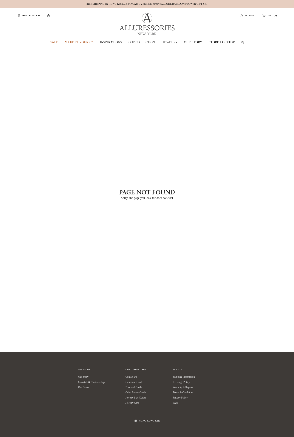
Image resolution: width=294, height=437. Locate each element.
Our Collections (142, 42)
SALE (54, 42)
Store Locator (222, 42)
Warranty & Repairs (183, 387)
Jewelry (170, 42)
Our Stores (83, 387)
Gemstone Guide (134, 382)
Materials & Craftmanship (91, 382)
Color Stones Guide (135, 392)
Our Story (193, 42)
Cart (270, 16)
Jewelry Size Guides (135, 397)
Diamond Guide (133, 387)
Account (250, 16)
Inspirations (111, 42)
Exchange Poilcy (181, 382)
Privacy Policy (180, 397)
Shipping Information (184, 376)
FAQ (175, 402)
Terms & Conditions (183, 392)
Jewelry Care (132, 402)
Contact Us (131, 376)
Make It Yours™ (79, 42)
